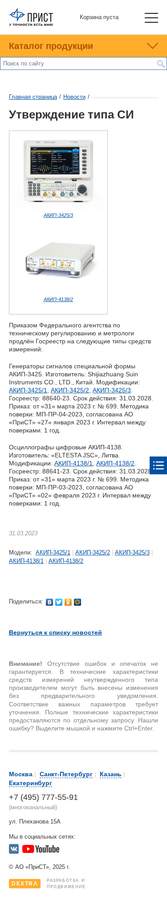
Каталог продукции (51, 46)
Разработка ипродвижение (49, 883)
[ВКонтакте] (49, 602)
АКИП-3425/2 (70, 390)
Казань (111, 774)
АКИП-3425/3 (58, 215)
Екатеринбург (30, 783)
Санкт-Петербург (66, 774)
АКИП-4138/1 (73, 463)
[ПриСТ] (31, 24)
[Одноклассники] (68, 602)
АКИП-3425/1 (28, 390)
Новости (74, 97)
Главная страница (33, 97)
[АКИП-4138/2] (58, 292)
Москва (21, 774)
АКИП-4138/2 (58, 299)
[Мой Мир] (77, 602)
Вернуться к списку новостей (55, 632)
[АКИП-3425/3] (58, 208)
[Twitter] (59, 602)
